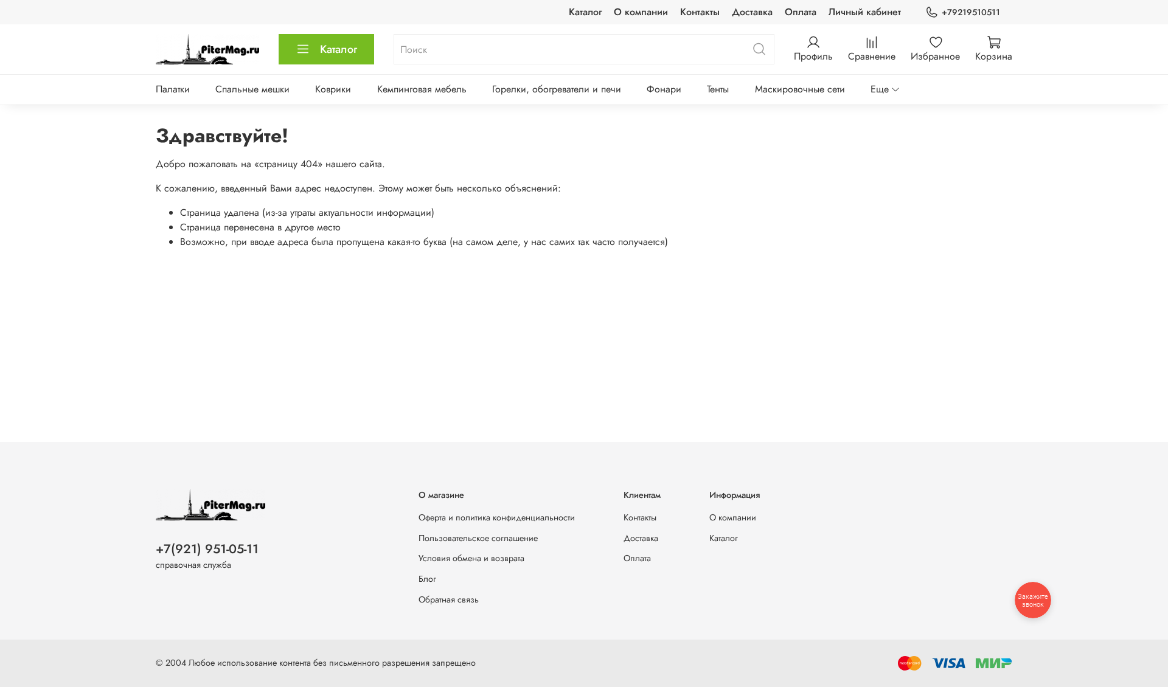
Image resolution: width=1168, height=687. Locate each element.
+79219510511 (971, 12)
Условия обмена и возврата (471, 558)
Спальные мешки (252, 89)
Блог (427, 579)
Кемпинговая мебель (422, 89)
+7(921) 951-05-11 (207, 549)
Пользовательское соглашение (478, 538)
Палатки (173, 89)
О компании (641, 12)
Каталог (585, 12)
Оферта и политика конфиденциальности (497, 517)
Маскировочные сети (800, 89)
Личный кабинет (865, 12)
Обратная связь (449, 599)
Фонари (664, 89)
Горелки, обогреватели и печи (556, 89)
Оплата (800, 12)
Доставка (752, 12)
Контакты (700, 12)
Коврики (333, 89)
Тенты (718, 89)
